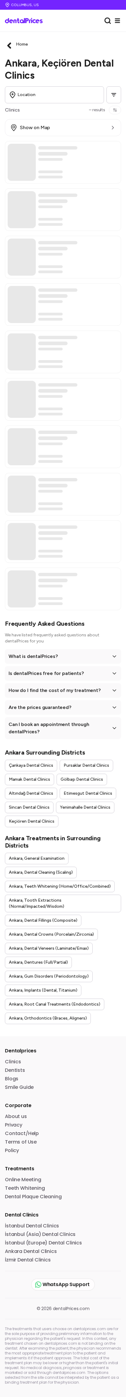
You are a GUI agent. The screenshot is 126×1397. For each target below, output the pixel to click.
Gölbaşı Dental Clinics (82, 779)
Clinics (13, 1061)
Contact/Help (22, 1133)
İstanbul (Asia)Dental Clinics (40, 1234)
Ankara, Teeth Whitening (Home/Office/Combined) (60, 886)
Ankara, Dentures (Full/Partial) (38, 962)
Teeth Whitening (25, 1188)
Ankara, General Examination (37, 858)
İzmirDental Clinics (28, 1259)
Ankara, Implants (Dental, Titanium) (43, 990)
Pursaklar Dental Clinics (86, 765)
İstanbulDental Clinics (32, 1225)
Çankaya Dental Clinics (31, 765)
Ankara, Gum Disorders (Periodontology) (49, 976)
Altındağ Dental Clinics (31, 793)
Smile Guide (19, 1087)
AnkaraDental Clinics (31, 1251)
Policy (12, 1150)
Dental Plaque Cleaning (33, 1196)
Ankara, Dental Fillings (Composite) (43, 920)
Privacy (13, 1124)
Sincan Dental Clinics (29, 807)
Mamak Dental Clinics (29, 779)
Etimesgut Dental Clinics (88, 793)
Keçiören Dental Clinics (31, 821)
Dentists (15, 1070)
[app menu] (117, 20)
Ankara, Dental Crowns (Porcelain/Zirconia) (51, 934)
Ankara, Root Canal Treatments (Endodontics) (54, 1004)
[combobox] (107, 20)
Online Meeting (23, 1179)
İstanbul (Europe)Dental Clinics (43, 1242)
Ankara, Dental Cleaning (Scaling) (41, 872)
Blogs (11, 1078)
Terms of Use (21, 1141)
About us (16, 1116)
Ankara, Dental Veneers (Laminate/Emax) (49, 948)
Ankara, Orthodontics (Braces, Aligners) (48, 1018)
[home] (26, 20)
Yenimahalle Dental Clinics (85, 807)
